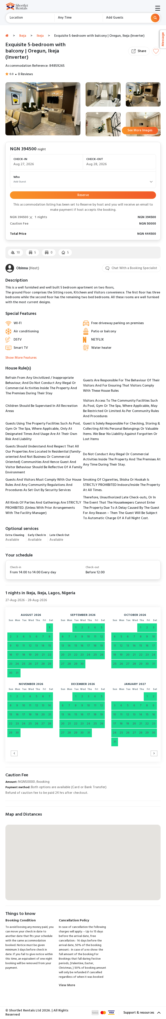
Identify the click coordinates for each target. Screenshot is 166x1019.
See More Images (140, 130)
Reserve (83, 195)
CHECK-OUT (94, 159)
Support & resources (139, 1012)
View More (67, 985)
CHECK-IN (20, 159)
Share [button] (142, 51)
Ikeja (22, 36)
